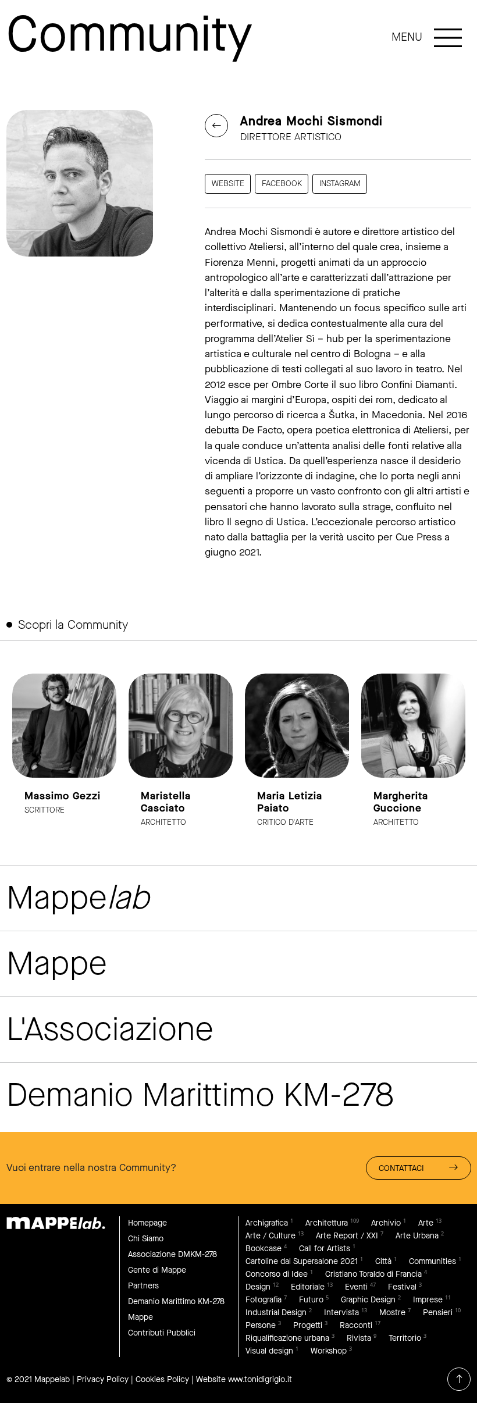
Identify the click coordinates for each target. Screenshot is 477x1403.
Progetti (307, 1325)
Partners (143, 1285)
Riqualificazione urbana (287, 1338)
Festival (402, 1286)
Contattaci (401, 1168)
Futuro (311, 1299)
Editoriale (308, 1286)
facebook (282, 183)
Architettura (326, 1222)
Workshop (329, 1350)
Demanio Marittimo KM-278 (176, 1301)
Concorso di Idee (276, 1274)
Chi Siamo (145, 1238)
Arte (425, 1222)
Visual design (269, 1350)
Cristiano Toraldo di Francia (373, 1274)
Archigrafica (266, 1222)
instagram (340, 183)
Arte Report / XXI (347, 1235)
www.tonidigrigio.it (260, 1379)
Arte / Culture (270, 1235)
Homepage (147, 1222)
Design (257, 1286)
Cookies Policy (162, 1379)
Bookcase (263, 1248)
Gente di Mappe (157, 1270)
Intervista (341, 1312)
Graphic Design (368, 1299)
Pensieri (438, 1312)
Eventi (356, 1286)
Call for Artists (324, 1248)
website (228, 183)
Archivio (386, 1222)
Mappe (140, 1317)
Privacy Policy (103, 1379)
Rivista (359, 1338)
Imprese (428, 1299)
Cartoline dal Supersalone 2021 (301, 1261)
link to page (64, 751)
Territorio (405, 1338)
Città (383, 1261)
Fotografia (263, 1299)
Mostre (392, 1312)
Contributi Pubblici (161, 1332)
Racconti (356, 1325)
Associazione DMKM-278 (172, 1254)
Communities (432, 1261)
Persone (260, 1325)
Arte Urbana (417, 1235)
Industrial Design (276, 1312)
